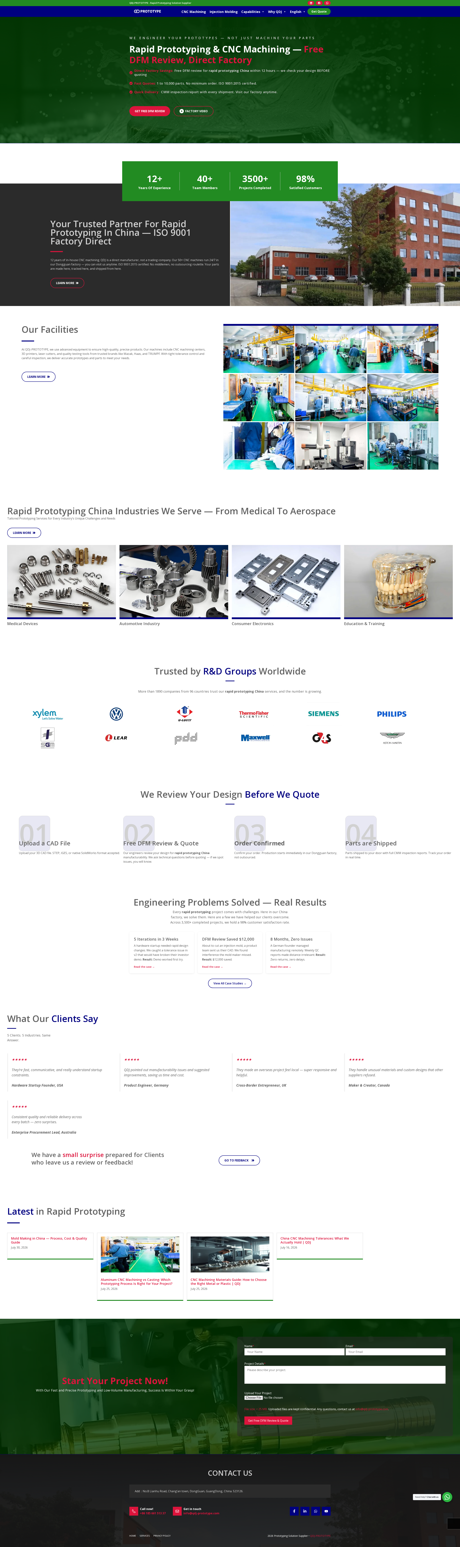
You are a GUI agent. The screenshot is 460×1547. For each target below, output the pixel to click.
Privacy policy (162, 1535)
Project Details (255, 1364)
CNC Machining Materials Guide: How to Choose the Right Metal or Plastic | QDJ (229, 1281)
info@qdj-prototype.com (371, 1409)
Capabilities (250, 12)
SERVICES (145, 1535)
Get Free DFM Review (150, 111)
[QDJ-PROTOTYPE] (147, 11)
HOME (132, 1535)
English (295, 12)
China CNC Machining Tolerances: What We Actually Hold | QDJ (314, 1240)
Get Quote (319, 11)
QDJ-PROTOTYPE (320, 1535)
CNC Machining (193, 12)
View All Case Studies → (230, 983)
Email (350, 1346)
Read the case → (144, 966)
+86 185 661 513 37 (153, 1513)
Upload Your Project (258, 1393)
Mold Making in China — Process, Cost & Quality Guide (49, 1240)
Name (249, 1346)
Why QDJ (275, 12)
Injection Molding (224, 12)
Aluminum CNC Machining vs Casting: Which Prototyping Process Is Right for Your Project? (136, 1281)
